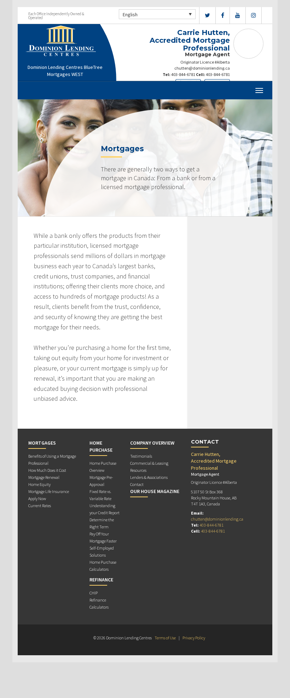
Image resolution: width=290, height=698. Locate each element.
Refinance (101, 579)
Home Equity (39, 484)
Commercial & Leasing (149, 463)
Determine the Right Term (101, 523)
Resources (138, 470)
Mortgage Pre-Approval (101, 481)
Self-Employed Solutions (101, 551)
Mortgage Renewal (43, 477)
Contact (137, 484)
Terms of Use (165, 637)
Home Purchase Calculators (102, 565)
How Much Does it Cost (47, 470)
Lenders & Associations (149, 477)
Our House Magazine (154, 491)
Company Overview (152, 443)
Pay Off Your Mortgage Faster (103, 537)
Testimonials (141, 456)
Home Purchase (100, 446)
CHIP (93, 593)
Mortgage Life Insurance (48, 491)
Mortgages (42, 443)
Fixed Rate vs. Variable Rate (100, 495)
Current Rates (39, 505)
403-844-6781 (183, 74)
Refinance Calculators (99, 603)
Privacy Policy (193, 637)
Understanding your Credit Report (104, 509)
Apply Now (37, 498)
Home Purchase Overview (102, 467)
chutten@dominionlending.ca (202, 68)
